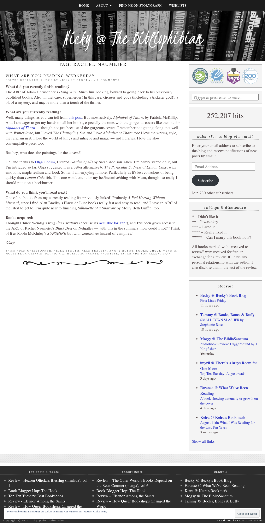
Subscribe (205, 180)
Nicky (64, 80)
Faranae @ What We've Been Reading (215, 485)
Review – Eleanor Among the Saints (125, 495)
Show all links (203, 441)
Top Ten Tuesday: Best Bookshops (35, 495)
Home (84, 5)
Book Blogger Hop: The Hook (33, 490)
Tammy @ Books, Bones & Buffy (227, 314)
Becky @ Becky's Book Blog (223, 295)
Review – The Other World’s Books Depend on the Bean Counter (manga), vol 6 (134, 483)
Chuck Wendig (163, 250)
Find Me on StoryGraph (140, 5)
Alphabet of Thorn (20, 127)
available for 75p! (113, 222)
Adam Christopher (34, 250)
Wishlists (177, 5)
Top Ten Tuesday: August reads (222, 373)
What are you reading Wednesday (50, 75)
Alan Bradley (94, 250)
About (103, 5)
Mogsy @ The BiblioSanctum (224, 338)
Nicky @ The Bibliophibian (132, 38)
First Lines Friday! (214, 300)
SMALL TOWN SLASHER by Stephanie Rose (222, 322)
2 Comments (108, 80)
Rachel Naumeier (102, 253)
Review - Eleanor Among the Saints (36, 500)
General (84, 80)
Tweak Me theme (229, 520)
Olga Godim (45, 161)
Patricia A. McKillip (64, 253)
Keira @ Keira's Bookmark (222, 417)
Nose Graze (254, 520)
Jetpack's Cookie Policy (95, 511)
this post (75, 117)
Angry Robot (122, 250)
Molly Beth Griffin (24, 253)
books (141, 250)
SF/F (167, 253)
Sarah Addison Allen (140, 253)
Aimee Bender (67, 250)
